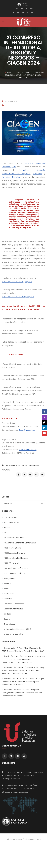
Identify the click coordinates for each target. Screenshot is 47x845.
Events (24, 465)
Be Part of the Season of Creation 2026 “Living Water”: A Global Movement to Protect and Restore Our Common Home (23, 670)
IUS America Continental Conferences (20, 542)
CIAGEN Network (12, 465)
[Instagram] (31, 12)
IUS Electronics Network (14, 553)
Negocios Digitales (11, 177)
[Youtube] (22, 12)
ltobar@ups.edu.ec (27, 430)
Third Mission (9, 624)
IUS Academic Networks (14, 537)
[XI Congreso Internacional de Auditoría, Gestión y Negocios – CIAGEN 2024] (18, 474)
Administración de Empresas (16, 173)
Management (9, 578)
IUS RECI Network (11, 563)
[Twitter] (17, 12)
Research (8, 598)
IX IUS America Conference (15, 573)
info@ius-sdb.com (12, 779)
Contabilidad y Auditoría (32, 170)
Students (8, 613)
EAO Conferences (11, 522)
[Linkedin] (27, 12)
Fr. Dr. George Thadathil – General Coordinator (24, 772)
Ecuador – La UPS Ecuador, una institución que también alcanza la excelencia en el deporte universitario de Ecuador (23, 681)
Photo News (9, 593)
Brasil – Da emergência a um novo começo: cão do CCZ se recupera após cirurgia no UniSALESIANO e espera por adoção (23, 659)
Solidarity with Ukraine (13, 608)
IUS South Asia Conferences (16, 568)
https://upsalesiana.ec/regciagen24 (17, 281)
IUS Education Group (13, 547)
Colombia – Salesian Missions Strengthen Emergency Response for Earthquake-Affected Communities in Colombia (22, 692)
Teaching (8, 619)
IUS (5, 532)
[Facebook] (14, 12)
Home (9, 73)
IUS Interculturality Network (16, 558)
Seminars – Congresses (14, 603)
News (6, 588)
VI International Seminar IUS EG (17, 629)
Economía (37, 173)
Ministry (7, 583)
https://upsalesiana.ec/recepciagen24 (18, 296)
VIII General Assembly (13, 634)
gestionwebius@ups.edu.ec (16, 792)
